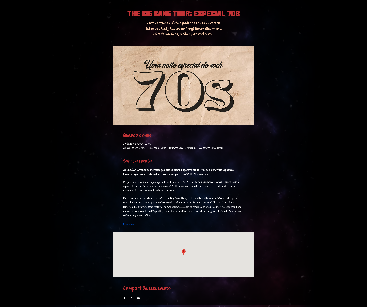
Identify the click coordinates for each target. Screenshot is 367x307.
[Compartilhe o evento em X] (131, 298)
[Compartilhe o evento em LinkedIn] (138, 298)
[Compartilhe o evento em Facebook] (124, 298)
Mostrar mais (129, 224)
